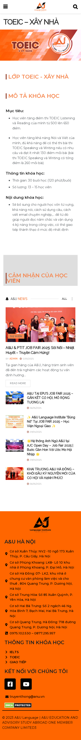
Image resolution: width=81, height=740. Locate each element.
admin (13, 358)
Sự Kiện (16, 336)
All (64, 298)
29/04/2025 (35, 431)
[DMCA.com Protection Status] (18, 705)
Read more (18, 383)
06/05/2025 (35, 407)
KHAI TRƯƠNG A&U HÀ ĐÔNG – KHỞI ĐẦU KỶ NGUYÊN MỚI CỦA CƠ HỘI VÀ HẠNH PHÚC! (51, 473)
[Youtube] (26, 684)
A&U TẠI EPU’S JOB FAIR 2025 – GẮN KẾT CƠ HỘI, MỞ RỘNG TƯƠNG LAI (50, 398)
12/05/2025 (28, 358)
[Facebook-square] (10, 684)
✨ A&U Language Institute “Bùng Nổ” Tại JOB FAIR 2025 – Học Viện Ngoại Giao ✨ (51, 421)
